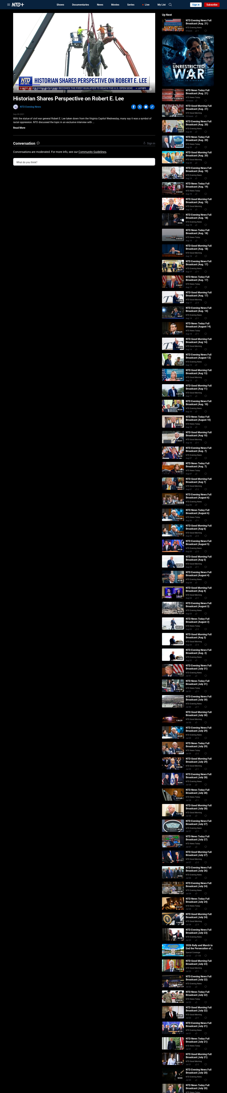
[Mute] (36, 89)
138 (199, 956)
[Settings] (150, 89)
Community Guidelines (92, 151)
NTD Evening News (30, 106)
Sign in (196, 4)
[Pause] (18, 89)
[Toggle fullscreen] (144, 89)
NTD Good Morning (194, 113)
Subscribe (211, 4)
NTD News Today (193, 97)
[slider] (84, 85)
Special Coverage (193, 952)
